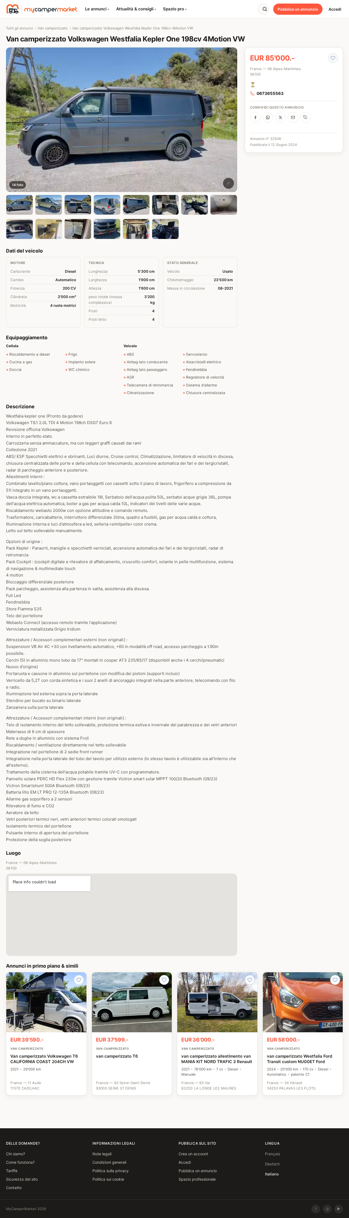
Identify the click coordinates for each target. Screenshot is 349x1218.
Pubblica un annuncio (298, 9)
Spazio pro (174, 8)
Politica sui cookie (108, 1179)
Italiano (272, 1173)
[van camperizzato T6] (132, 1033)
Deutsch (272, 1163)
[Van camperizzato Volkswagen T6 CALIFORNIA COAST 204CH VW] (46, 1033)
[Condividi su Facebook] (255, 117)
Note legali (102, 1153)
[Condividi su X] (280, 117)
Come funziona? (20, 1162)
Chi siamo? (15, 1153)
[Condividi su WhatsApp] (268, 117)
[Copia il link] (305, 117)
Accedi (335, 9)
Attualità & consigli (136, 8)
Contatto (14, 1187)
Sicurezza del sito (22, 1179)
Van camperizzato (53, 28)
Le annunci (97, 8)
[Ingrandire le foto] (228, 183)
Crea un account (193, 1153)
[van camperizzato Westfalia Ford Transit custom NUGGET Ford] (303, 1033)
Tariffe (11, 1170)
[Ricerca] (263, 9)
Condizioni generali (109, 1162)
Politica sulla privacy (110, 1170)
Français (272, 1153)
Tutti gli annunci (19, 28)
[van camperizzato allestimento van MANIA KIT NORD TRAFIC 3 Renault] (217, 1033)
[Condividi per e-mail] (293, 117)
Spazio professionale (197, 1179)
